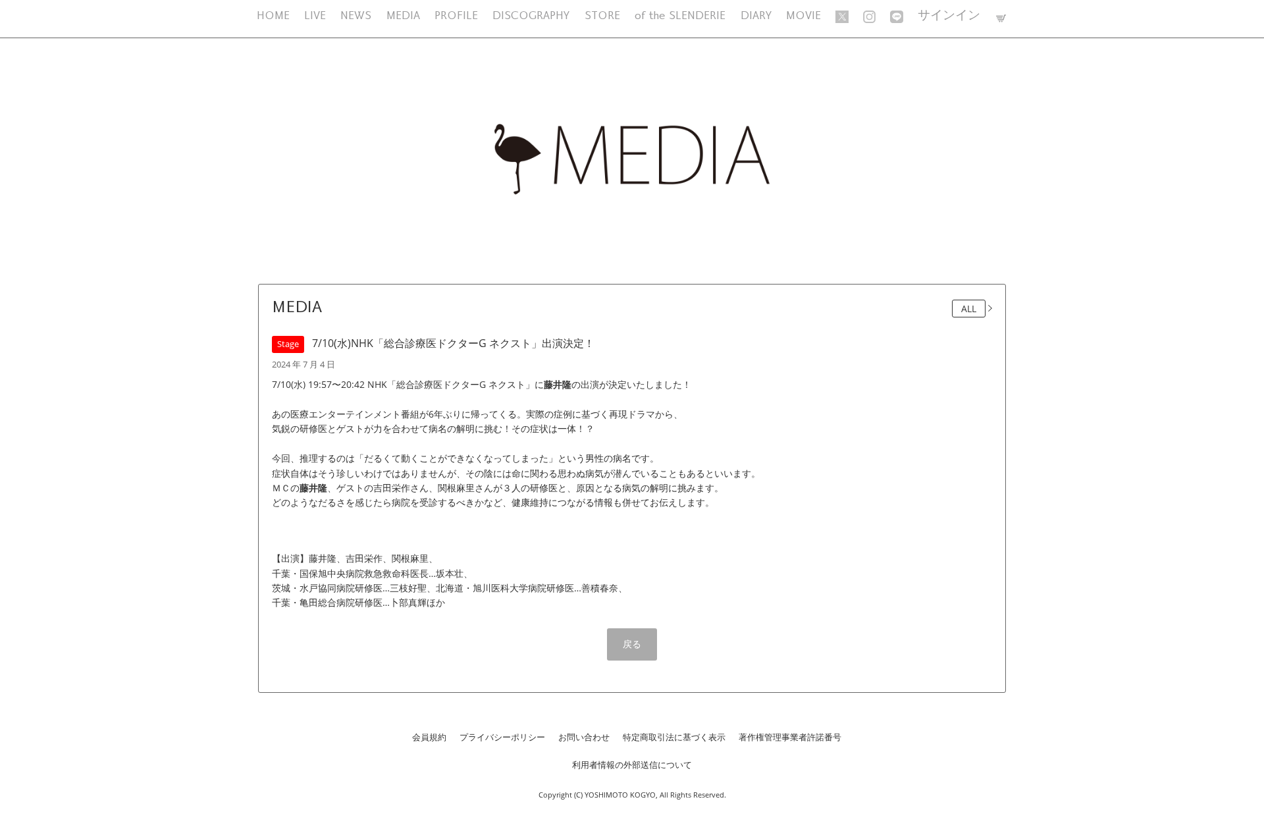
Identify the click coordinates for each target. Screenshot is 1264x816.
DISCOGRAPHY (530, 16)
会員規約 (429, 737)
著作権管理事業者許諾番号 (790, 737)
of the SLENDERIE (680, 16)
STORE (602, 16)
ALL (968, 308)
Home (273, 16)
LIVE (315, 16)
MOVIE (803, 16)
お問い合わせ (584, 737)
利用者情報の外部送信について (632, 765)
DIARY (756, 16)
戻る (632, 644)
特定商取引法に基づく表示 (674, 737)
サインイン (949, 16)
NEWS (355, 16)
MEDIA (403, 16)
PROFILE (456, 16)
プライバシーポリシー (502, 737)
